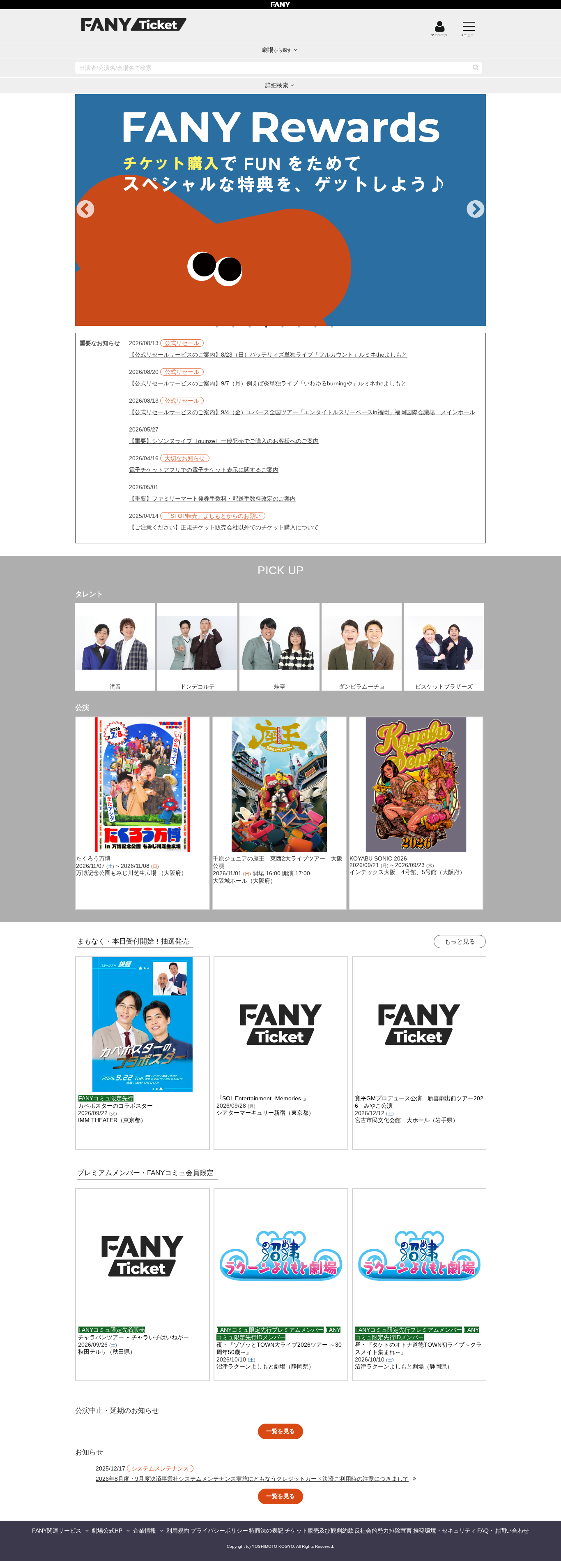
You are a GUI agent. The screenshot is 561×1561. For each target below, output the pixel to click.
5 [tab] (291, 327)
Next (475, 209)
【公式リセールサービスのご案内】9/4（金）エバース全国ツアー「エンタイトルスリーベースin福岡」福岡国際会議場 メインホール (302, 412)
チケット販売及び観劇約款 (319, 1530)
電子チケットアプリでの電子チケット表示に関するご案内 (203, 469)
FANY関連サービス (56, 1530)
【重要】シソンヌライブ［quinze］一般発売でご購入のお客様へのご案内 (224, 441)
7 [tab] (324, 327)
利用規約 (177, 1530)
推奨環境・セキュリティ (444, 1530)
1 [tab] (225, 327)
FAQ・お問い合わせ (503, 1530)
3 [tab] (258, 327)
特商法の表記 (266, 1530)
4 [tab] (274, 327)
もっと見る (459, 941)
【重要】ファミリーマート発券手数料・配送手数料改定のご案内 (212, 498)
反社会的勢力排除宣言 (383, 1530)
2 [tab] (241, 327)
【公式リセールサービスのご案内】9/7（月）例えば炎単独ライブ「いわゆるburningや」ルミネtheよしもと (268, 383)
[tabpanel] (280, 210)
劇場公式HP (107, 1530)
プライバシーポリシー (219, 1530)
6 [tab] (307, 327)
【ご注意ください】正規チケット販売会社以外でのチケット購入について (224, 527)
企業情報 (144, 1530)
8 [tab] (340, 327)
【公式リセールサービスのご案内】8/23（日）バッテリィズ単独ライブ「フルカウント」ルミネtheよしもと (268, 354)
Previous (85, 209)
